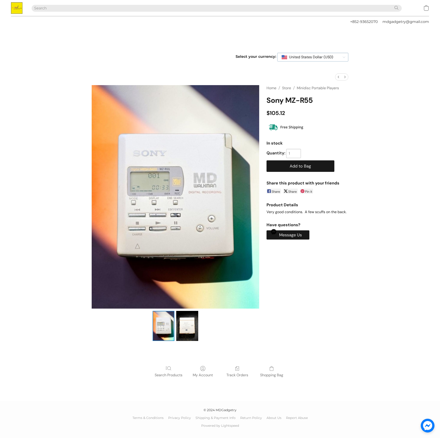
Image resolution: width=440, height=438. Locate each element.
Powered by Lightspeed (220, 426)
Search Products (168, 375)
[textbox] (310, 57)
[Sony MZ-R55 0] (164, 326)
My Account (203, 375)
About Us (274, 418)
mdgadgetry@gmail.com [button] (405, 22)
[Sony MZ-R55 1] (187, 326)
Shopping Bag (271, 375)
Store (286, 88)
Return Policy (251, 418)
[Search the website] (396, 8)
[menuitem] (338, 77)
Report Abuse (297, 418)
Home (271, 88)
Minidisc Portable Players (318, 88)
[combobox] (312, 57)
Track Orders (237, 375)
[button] (16, 8)
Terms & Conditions (148, 418)
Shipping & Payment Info (215, 418)
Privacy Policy (179, 418)
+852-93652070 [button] (364, 22)
